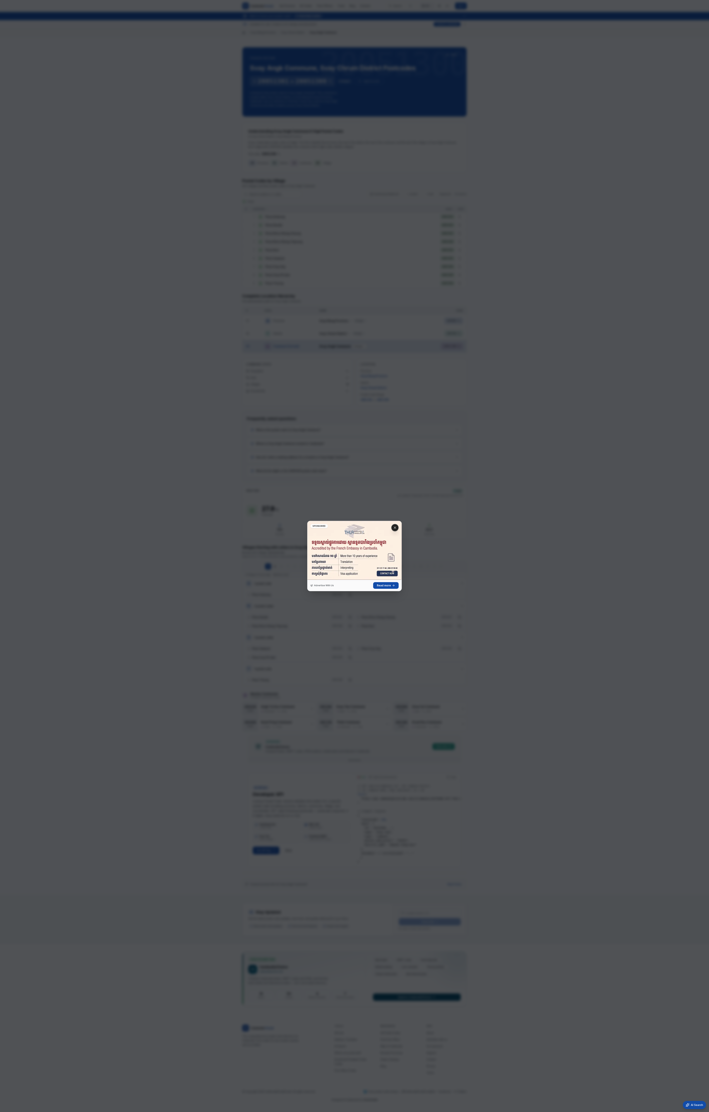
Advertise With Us (324, 585)
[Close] (395, 527)
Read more (384, 585)
